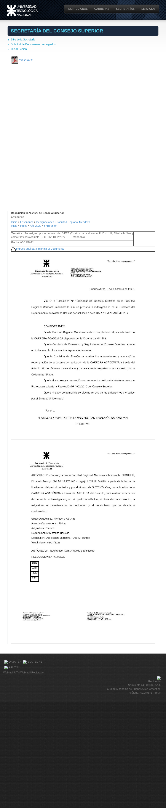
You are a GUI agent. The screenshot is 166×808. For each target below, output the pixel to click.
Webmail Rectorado (32, 672)
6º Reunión (50, 225)
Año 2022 (35, 225)
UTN (22, 11)
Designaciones (45, 222)
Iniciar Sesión (19, 49)
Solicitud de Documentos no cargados (33, 44)
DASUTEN (15, 661)
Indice (23, 225)
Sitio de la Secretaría (23, 39)
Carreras (101, 8)
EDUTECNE (35, 661)
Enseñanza (27, 222)
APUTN (13, 667)
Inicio (14, 222)
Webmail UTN (11, 672)
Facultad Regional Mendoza (73, 222)
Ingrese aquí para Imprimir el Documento (40, 248)
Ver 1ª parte (26, 59)
